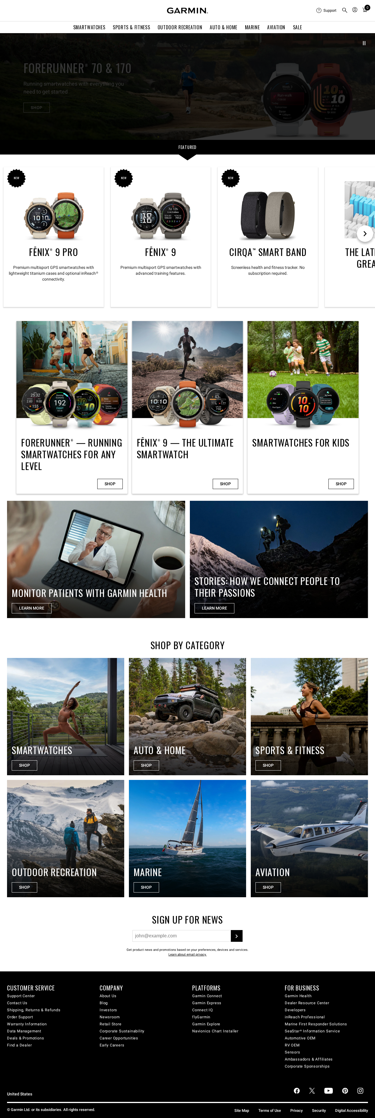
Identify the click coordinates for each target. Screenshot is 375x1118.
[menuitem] (326, 10)
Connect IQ (202, 1010)
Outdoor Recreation (180, 27)
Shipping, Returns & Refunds (34, 1010)
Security (319, 1110)
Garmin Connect (207, 996)
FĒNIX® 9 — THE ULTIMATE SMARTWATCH (187, 407)
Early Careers (112, 1045)
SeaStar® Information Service (312, 1031)
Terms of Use (269, 1110)
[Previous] (10, 86)
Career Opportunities (119, 1038)
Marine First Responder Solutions (316, 1024)
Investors (108, 1010)
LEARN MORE (31, 608)
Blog (104, 1003)
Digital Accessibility (351, 1110)
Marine (252, 27)
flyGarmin (201, 1017)
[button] (364, 43)
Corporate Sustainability (122, 1031)
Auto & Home (223, 27)
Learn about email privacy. (187, 954)
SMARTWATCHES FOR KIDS (303, 407)
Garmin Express (206, 1003)
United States (19, 1094)
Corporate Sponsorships (307, 1066)
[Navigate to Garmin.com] (187, 10)
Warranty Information (27, 1024)
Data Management (24, 1031)
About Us (108, 996)
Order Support (20, 1017)
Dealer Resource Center (307, 1003)
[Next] (365, 86)
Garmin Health (298, 996)
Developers (295, 1010)
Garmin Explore (206, 1024)
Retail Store (111, 1024)
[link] (187, 86)
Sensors (292, 1052)
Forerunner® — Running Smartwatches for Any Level (71, 407)
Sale (297, 27)
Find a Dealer (19, 1045)
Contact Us (17, 1003)
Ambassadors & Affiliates (309, 1059)
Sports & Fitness (131, 27)
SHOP (36, 107)
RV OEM (292, 1045)
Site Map (241, 1110)
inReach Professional (305, 1017)
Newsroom (110, 1017)
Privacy (296, 1110)
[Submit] (237, 936)
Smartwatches (89, 27)
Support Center (21, 996)
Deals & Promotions (25, 1038)
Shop (110, 483)
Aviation (276, 27)
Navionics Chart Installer (215, 1031)
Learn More (214, 608)
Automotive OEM (300, 1038)
